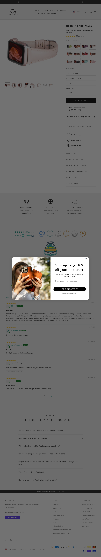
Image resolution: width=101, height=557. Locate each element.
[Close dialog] (87, 259)
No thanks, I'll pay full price (69, 293)
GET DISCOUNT (70, 289)
